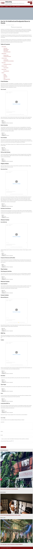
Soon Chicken (6, 50)
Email (2, 435)
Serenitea (5, 75)
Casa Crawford (6, 67)
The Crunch (5, 48)
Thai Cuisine (4, 62)
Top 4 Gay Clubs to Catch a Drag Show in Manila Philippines (11, 544)
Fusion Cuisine (4, 69)
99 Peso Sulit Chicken (7, 51)
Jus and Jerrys (6, 59)
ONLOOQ (8, 2)
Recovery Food (6, 55)
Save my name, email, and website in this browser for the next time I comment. (15, 438)
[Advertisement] (16, 13)
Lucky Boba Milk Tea (7, 79)
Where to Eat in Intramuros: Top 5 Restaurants (9, 489)
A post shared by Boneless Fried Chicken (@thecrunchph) (16, 114)
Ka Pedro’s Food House (7, 56)
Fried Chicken (4, 46)
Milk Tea (3, 72)
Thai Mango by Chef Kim (7, 64)
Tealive (5, 74)
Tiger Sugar (5, 76)
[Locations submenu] (8, 6)
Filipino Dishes (4, 53)
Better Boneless (6, 49)
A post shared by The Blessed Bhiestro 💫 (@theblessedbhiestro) (16, 322)
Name (2, 431)
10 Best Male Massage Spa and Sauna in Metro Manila (10, 515)
